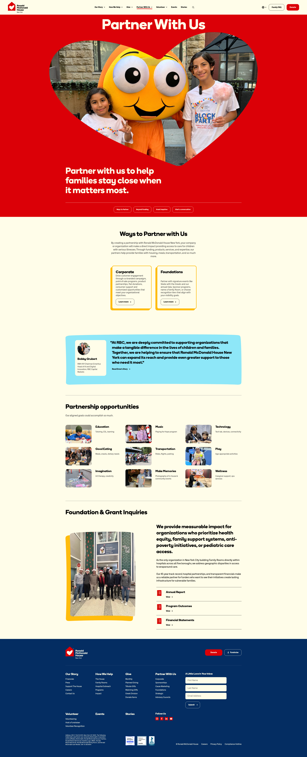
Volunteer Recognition (75, 726)
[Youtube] (171, 718)
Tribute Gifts (130, 686)
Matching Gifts (131, 690)
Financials (69, 679)
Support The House (73, 686)
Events (174, 7)
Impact (98, 693)
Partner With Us (143, 7)
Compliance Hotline (233, 744)
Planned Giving (131, 682)
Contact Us (70, 693)
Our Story (99, 7)
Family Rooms (101, 682)
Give (128, 7)
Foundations (160, 690)
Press (67, 682)
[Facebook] (161, 718)
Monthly (128, 679)
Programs (99, 690)
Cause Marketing (162, 686)
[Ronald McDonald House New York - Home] (18, 7)
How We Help (114, 7)
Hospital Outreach (103, 686)
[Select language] (264, 7)
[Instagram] (157, 718)
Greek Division (131, 693)
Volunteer (160, 7)
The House (99, 679)
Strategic (159, 693)
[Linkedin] (166, 718)
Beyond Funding (142, 209)
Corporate (159, 679)
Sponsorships (161, 682)
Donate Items (131, 697)
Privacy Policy (216, 744)
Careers (68, 690)
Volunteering (71, 719)
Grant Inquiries (162, 209)
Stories (184, 7)
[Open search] (193, 7)
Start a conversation (183, 209)
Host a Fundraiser (72, 722)
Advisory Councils (162, 697)
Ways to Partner (123, 209)
